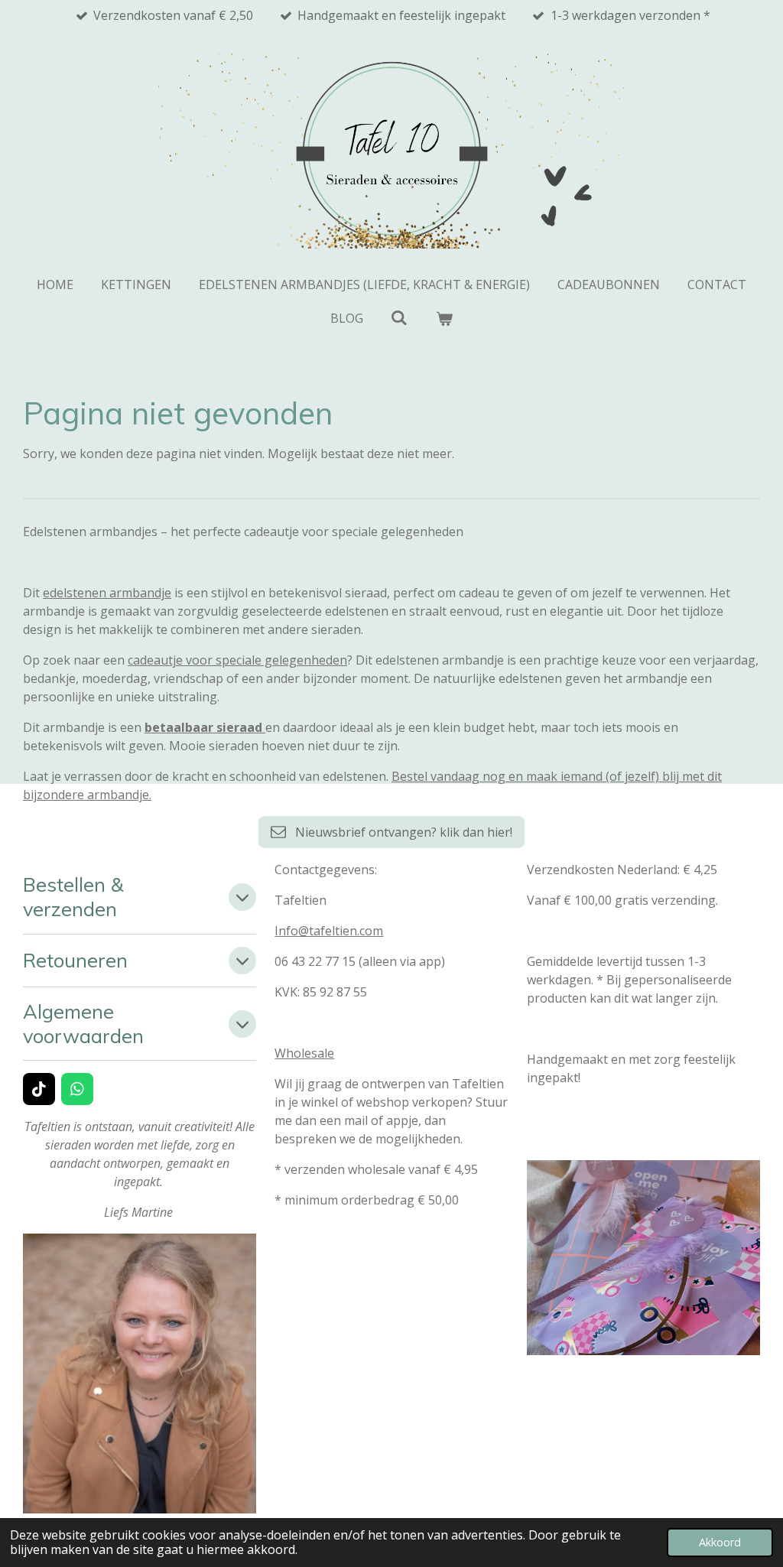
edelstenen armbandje (107, 592)
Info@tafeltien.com (329, 930)
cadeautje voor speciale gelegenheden (237, 660)
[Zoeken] (399, 317)
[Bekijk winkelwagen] (444, 318)
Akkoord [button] (720, 1542)
